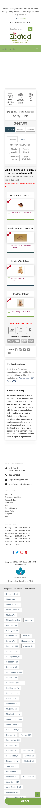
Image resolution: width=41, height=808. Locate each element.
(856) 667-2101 (14, 475)
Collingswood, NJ (13, 657)
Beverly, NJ (10, 641)
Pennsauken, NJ (13, 740)
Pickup (22, 139)
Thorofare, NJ (11, 766)
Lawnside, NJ (11, 698)
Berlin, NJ (27, 636)
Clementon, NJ (12, 651)
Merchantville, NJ (13, 714)
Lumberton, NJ (12, 704)
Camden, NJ (28, 646)
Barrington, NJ (12, 631)
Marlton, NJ (10, 615)
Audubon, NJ (11, 625)
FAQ (7, 505)
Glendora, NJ (11, 667)
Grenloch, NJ (11, 678)
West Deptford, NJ (13, 787)
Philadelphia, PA (13, 620)
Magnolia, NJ (11, 709)
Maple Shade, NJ (13, 610)
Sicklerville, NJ (12, 761)
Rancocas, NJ (12, 745)
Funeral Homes (11, 508)
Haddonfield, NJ (12, 688)
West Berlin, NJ (12, 782)
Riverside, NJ (11, 751)
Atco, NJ (28, 620)
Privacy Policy (10, 500)
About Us (8, 494)
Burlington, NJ (12, 646)
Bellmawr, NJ (11, 636)
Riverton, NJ (28, 751)
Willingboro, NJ (12, 792)
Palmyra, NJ (26, 735)
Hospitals (8, 514)
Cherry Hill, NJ (12, 594)
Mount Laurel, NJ (13, 725)
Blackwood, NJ (27, 641)
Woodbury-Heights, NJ (15, 798)
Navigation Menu (9, 49)
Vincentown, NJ (12, 772)
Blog (6, 516)
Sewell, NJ (29, 756)
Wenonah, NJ (28, 777)
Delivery (12, 139)
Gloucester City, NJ (14, 672)
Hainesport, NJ (12, 693)
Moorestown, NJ (12, 599)
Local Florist (9, 511)
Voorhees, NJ (11, 777)
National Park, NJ (13, 730)
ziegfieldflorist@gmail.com (18, 480)
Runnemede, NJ (12, 756)
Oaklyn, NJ (10, 735)
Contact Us (9, 503)
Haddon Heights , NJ (14, 683)
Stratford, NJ (29, 761)
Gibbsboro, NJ (12, 662)
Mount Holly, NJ (12, 604)
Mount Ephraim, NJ (14, 719)
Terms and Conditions (13, 497)
